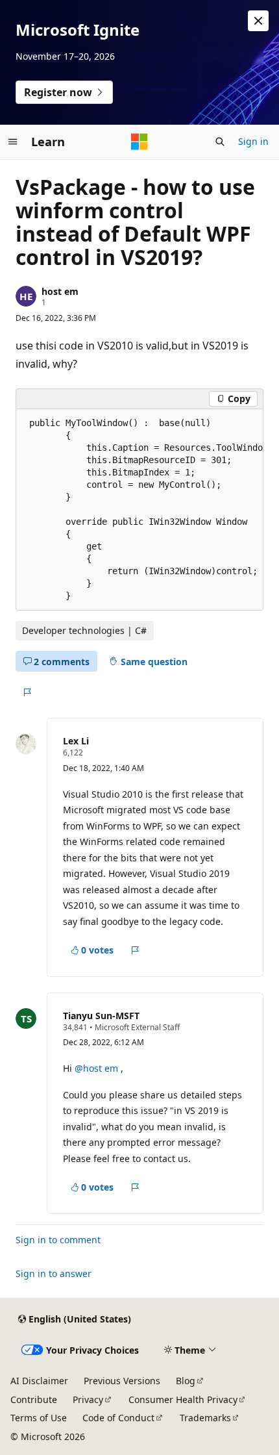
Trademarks (205, 1417)
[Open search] (220, 141)
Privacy (88, 1399)
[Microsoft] (139, 141)
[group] (139, 510)
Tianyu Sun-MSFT (101, 1015)
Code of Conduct (118, 1417)
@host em (98, 1068)
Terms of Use (38, 1417)
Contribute (33, 1399)
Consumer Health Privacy (182, 1399)
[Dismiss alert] (258, 20)
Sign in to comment (58, 1240)
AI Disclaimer (39, 1380)
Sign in (253, 141)
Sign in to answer (53, 1273)
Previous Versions (122, 1380)
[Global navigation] (13, 141)
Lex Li (76, 741)
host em (60, 291)
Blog (185, 1380)
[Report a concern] (27, 692)
